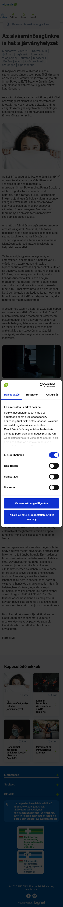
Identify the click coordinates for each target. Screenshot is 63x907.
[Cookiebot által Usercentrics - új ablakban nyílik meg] (44, 385)
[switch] (54, 466)
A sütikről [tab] (52, 394)
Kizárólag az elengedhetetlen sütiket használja (31, 517)
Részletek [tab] (32, 394)
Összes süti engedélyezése (31, 503)
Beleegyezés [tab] (12, 394)
